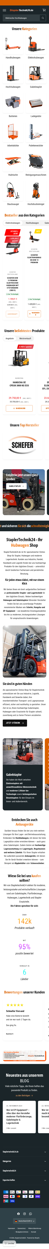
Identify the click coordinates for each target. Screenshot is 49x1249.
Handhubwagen (13, 57)
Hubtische (13, 174)
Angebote (10, 338)
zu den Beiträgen (23, 1095)
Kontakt (33, 1232)
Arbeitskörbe (13, 145)
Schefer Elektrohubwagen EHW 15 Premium (34, 258)
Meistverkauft (25, 338)
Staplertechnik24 (20, 1238)
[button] (4, 10)
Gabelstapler (36, 86)
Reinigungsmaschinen (36, 174)
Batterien (13, 116)
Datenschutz (22, 1228)
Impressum (11, 1228)
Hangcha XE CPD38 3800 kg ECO (19, 384)
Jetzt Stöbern (13, 723)
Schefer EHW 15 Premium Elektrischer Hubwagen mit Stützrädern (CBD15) (12, 284)
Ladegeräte (36, 116)
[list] (24, 445)
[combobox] (24, 18)
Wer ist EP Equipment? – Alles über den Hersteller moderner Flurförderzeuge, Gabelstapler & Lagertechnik (19, 1116)
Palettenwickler (36, 145)
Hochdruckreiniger (36, 204)
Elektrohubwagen (36, 57)
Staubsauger (13, 204)
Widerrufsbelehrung (34, 1228)
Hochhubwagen (13, 86)
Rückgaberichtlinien (22, 1232)
